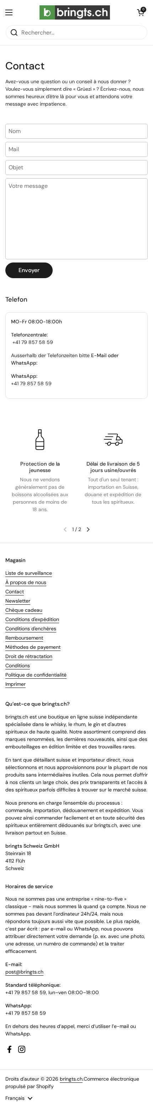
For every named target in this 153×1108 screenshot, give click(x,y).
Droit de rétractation (28, 656)
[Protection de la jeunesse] (40, 439)
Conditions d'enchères (30, 628)
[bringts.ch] (75, 12)
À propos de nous (25, 582)
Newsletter (17, 601)
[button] (140, 12)
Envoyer (29, 270)
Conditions (17, 665)
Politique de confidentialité (36, 675)
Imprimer (15, 684)
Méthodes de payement (32, 647)
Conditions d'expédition (32, 619)
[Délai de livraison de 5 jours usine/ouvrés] (113, 439)
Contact (14, 591)
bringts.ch (71, 1079)
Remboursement (24, 638)
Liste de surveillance (28, 573)
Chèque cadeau (23, 610)
